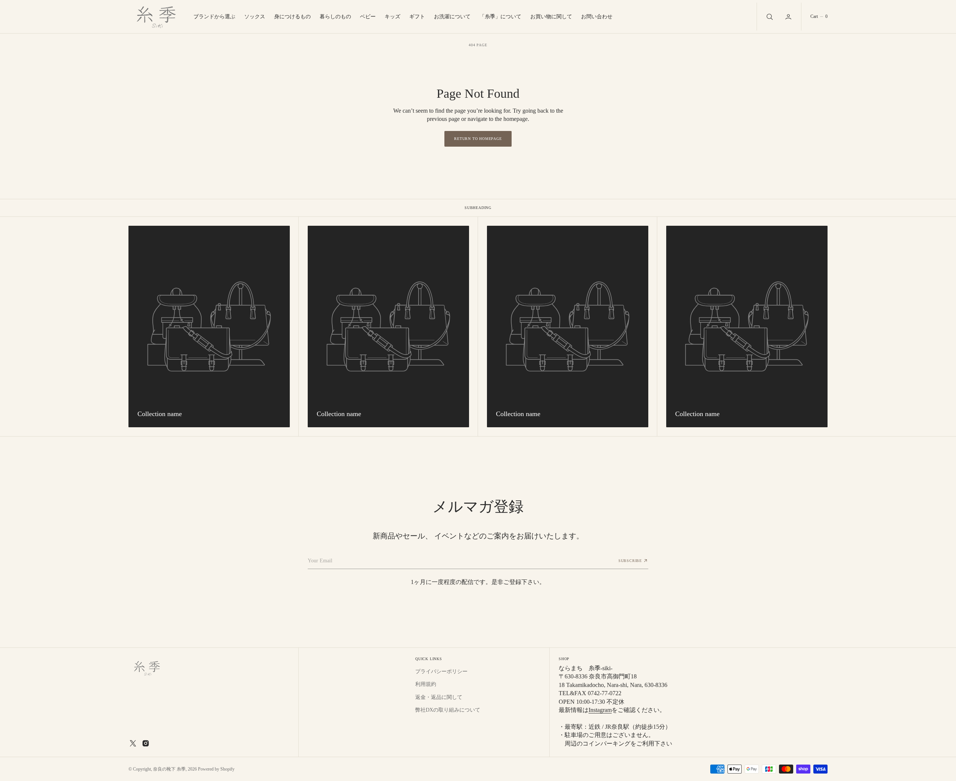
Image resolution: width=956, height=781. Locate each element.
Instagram (600, 710)
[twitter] (132, 743)
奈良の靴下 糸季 (169, 769)
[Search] (769, 17)
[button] (789, 17)
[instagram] (145, 743)
